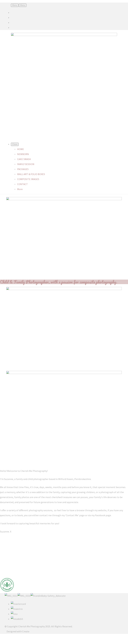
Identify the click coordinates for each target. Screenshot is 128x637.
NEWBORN (23, 154)
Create (25, 631)
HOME (20, 149)
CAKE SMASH (24, 159)
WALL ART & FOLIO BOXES (31, 174)
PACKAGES (23, 169)
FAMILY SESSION (25, 164)
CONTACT (22, 184)
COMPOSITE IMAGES (28, 179)
